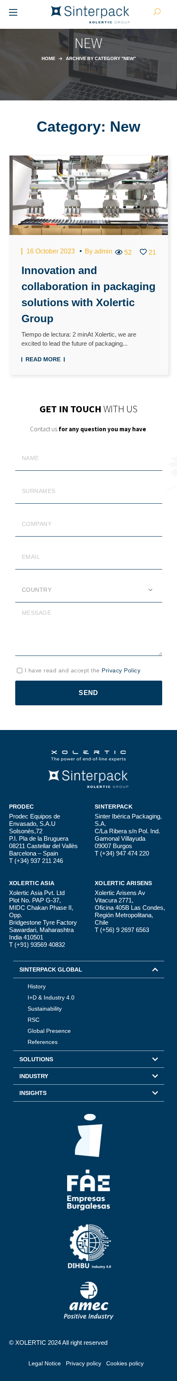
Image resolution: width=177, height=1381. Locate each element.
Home (48, 58)
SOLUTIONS (36, 1059)
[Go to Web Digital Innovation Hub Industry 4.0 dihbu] (88, 1246)
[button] (88, 969)
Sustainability (45, 1008)
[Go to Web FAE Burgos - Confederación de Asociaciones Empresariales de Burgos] (88, 1190)
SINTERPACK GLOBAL (50, 969)
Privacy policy (83, 1363)
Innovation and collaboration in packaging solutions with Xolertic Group (88, 294)
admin (103, 251)
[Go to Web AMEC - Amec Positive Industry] (88, 1300)
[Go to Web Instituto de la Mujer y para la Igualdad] (88, 1135)
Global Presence (49, 1031)
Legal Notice (44, 1363)
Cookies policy (125, 1363)
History (37, 986)
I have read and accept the (83, 670)
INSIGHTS (33, 1093)
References (43, 1042)
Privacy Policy (121, 670)
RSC (34, 1019)
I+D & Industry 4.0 (51, 997)
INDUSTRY (33, 1076)
